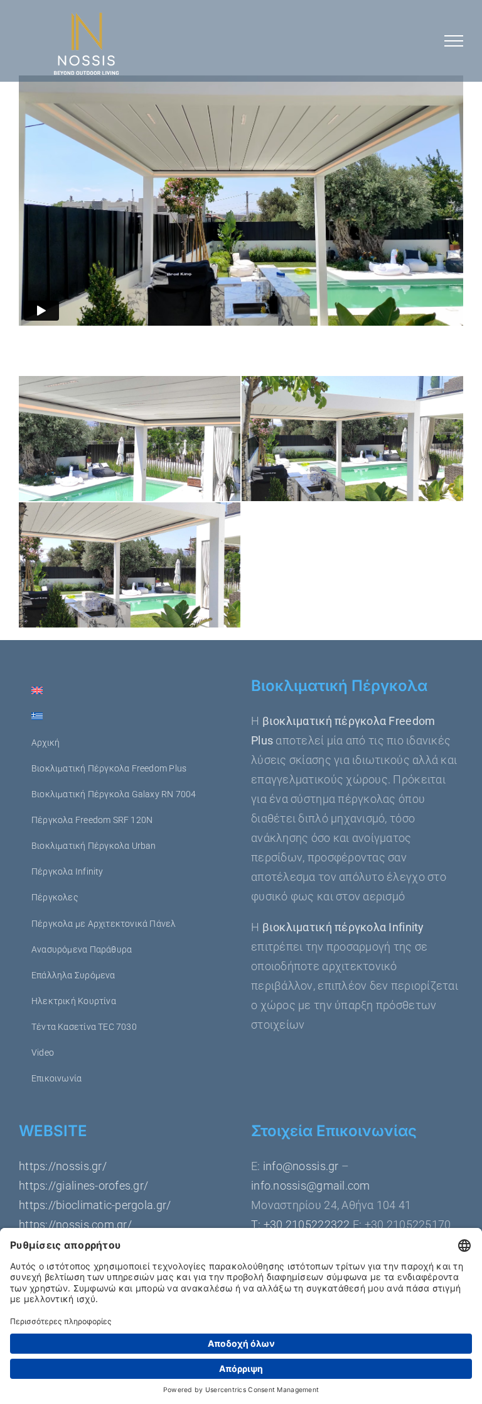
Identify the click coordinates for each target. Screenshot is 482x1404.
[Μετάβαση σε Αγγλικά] (124, 691)
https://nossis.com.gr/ (75, 1224)
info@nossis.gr (299, 1166)
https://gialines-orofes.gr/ (83, 1185)
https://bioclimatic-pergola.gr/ (95, 1205)
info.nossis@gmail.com (310, 1185)
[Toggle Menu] (453, 41)
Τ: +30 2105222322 (300, 1224)
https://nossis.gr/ (63, 1166)
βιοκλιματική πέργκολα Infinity (343, 927)
